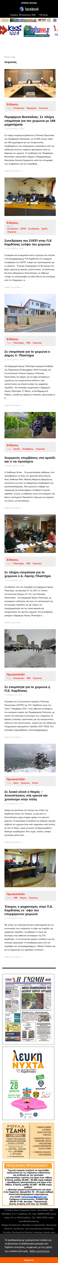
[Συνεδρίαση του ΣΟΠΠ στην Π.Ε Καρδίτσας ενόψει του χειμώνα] (25, 196)
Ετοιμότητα (19, 108)
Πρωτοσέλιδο (16, 674)
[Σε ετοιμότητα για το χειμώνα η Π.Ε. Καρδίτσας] (25, 648)
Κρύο (16, 783)
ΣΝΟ (28, 343)
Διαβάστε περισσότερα (12, 171)
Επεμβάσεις (28, 449)
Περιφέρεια (31, 108)
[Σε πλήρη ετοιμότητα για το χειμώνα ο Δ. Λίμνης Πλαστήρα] (25, 534)
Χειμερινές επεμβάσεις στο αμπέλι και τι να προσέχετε (29, 459)
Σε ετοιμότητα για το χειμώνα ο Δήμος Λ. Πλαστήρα (27, 353)
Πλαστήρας (19, 343)
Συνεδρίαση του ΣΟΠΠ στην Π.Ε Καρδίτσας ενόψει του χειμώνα (28, 242)
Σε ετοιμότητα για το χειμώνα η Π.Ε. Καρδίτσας (27, 688)
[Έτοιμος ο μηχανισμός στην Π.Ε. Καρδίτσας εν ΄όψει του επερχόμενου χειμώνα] (25, 868)
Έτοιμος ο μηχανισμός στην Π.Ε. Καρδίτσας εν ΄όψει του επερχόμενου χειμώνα (28, 910)
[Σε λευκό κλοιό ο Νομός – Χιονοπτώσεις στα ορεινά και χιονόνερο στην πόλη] (25, 758)
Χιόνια (35, 783)
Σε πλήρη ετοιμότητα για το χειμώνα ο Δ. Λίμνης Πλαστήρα (27, 574)
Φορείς (23, 898)
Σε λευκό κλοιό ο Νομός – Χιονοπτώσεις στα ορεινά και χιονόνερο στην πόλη (26, 795)
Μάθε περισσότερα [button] (39, 1251)
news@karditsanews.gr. (29, 1221)
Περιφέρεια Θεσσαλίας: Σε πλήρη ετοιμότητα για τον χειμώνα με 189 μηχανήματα (29, 120)
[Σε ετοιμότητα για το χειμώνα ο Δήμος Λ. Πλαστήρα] (25, 313)
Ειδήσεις (12, 104)
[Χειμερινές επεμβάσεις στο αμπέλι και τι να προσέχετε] (25, 425)
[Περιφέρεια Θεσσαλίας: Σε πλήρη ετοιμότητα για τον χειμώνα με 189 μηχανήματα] (25, 83)
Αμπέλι (17, 449)
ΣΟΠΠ (23, 229)
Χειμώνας (43, 108)
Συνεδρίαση (33, 229)
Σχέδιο (44, 229)
